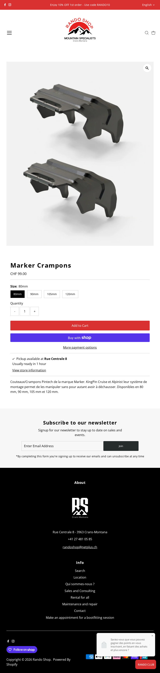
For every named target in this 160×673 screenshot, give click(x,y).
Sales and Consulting (80, 591)
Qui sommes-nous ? (79, 584)
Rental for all (80, 597)
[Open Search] (146, 33)
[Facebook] (5, 5)
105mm (52, 294)
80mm (17, 294)
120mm (70, 294)
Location (80, 577)
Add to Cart (80, 325)
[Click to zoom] (147, 68)
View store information (29, 370)
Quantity (16, 303)
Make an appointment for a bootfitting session (80, 617)
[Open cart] (153, 33)
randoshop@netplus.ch (80, 547)
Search (80, 571)
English (147, 5)
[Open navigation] (22, 33)
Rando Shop (42, 659)
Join (121, 446)
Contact (80, 611)
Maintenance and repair (80, 604)
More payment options (80, 347)
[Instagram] (9, 5)
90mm (34, 294)
